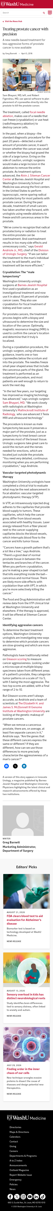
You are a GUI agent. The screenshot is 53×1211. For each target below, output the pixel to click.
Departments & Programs (23, 1156)
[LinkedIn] (36, 1197)
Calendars (15, 1137)
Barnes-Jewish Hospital (32, 285)
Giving (13, 1146)
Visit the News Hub (13, 21)
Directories (15, 1127)
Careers (14, 1151)
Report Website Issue (21, 1175)
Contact (14, 1142)
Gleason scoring (16, 659)
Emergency (15, 1180)
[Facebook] (10, 1197)
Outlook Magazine (19, 1170)
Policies (14, 1184)
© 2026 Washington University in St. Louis (26, 1207)
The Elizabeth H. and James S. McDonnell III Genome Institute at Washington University (24, 707)
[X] (17, 1197)
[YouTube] (30, 1197)
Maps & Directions (19, 1132)
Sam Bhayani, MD (13, 403)
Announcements (18, 1165)
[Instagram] (23, 1197)
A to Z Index (16, 1161)
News (12, 1189)
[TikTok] (42, 1197)
